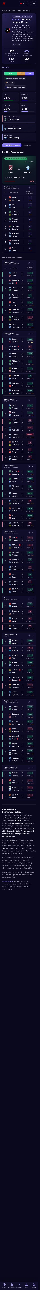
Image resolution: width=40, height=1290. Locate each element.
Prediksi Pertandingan (12, 145)
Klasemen (27, 145)
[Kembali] (5, 16)
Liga (13, 10)
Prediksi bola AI (7, 881)
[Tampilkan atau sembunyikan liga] (33, 187)
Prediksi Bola (6, 10)
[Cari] (28, 3)
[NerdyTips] (4, 3)
